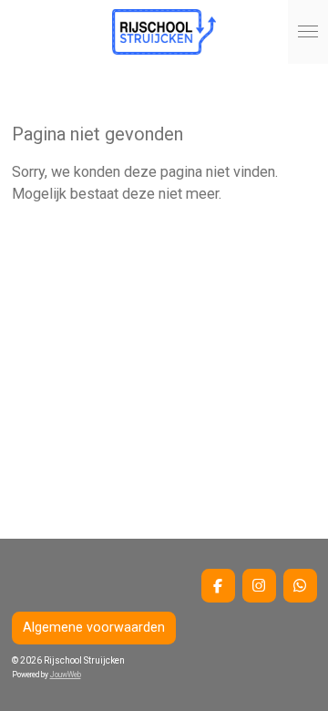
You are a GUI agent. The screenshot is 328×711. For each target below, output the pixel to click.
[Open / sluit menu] (308, 32)
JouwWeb (65, 674)
